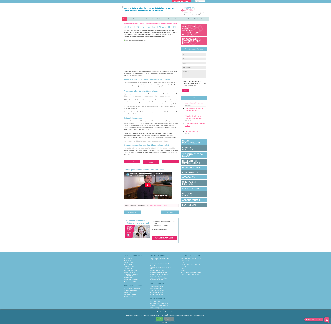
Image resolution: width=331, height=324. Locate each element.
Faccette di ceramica (130, 272)
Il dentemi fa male (187, 148)
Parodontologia (128, 264)
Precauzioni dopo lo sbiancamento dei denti (159, 264)
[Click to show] (194, 10)
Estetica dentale (161, 19)
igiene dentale (163, 205)
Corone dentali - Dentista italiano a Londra (131, 274)
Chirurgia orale (191, 188)
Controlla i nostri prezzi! (170, 161)
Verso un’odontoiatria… (156, 288)
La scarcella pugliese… (130, 294)
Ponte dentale (128, 277)
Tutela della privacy (155, 301)
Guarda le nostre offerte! (151, 161)
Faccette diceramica (188, 194)
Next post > (170, 212)
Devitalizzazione (191, 167)
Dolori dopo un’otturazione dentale (160, 262)
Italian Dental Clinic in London (131, 23)
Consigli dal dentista (151, 23)
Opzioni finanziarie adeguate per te (191, 272)
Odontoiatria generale (148, 19)
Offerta (124, 19)
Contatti (203, 19)
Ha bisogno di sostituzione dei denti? (191, 41)
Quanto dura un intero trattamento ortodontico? (160, 259)
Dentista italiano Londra (133, 19)
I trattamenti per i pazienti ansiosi (190, 264)
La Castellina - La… (129, 292)
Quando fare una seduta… (157, 290)
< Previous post (132, 212)
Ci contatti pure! (132, 161)
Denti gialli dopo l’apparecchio (158, 272)
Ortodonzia (182, 19)
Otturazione (127, 260)
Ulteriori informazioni (165, 238)
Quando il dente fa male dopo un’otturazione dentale (158, 278)
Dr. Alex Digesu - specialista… (132, 288)
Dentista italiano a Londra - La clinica (191, 258)
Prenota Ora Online (181, 1)
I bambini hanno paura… (131, 296)
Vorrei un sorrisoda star (192, 155)
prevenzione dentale (155, 205)
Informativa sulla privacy (157, 309)
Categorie (142, 23)
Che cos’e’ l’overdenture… (157, 292)
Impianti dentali (172, 19)
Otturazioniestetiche (189, 182)
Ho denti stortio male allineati (191, 161)
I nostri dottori (185, 260)
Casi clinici (195, 19)
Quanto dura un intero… (157, 286)
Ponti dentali (189, 204)
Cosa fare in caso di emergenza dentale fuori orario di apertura (159, 304)
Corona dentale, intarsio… (157, 294)
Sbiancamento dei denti (130, 270)
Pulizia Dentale (128, 258)
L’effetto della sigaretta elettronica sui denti (160, 267)
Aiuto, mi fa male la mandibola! (194, 103)
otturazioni (142, 94)
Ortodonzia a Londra (130, 281)
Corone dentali (191, 200)
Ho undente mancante (191, 141)
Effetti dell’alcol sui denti (192, 131)
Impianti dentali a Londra (131, 279)
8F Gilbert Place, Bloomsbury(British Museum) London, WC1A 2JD (194, 14)
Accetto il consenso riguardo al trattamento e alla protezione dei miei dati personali (192, 83)
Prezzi (189, 19)
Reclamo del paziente (156, 307)
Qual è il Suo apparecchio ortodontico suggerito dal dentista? (190, 30)
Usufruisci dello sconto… (131, 290)
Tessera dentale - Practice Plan (190, 274)
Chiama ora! (189, 7)
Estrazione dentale (129, 266)
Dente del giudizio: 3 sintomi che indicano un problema (159, 275)
